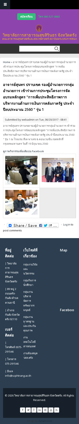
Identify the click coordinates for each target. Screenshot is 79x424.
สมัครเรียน (26, 16)
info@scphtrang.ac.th (18, 375)
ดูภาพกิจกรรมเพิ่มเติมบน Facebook (23, 151)
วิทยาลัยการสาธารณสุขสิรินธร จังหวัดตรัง (40, 35)
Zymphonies (45, 420)
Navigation (5, 4)
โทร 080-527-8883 (49, 16)
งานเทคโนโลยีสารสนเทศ (29, 341)
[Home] (39, 28)
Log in (66, 224)
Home (6, 62)
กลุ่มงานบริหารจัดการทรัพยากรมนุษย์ (28, 301)
